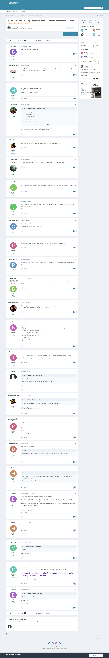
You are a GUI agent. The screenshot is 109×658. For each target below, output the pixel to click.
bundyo (13, 46)
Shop (34, 7)
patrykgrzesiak (13, 419)
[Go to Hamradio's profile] (13, 90)
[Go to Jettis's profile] (13, 207)
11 (36, 40)
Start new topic (57, 34)
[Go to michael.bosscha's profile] (13, 145)
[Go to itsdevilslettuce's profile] (13, 308)
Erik (85, 34)
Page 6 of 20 (48, 40)
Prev (11, 40)
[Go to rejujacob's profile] (13, 569)
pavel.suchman (13, 240)
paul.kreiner (13, 259)
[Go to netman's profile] (82, 66)
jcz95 (13, 182)
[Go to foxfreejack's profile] (13, 168)
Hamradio (13, 85)
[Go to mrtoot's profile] (13, 548)
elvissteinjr (13, 104)
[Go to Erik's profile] (82, 34)
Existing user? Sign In (89, 3)
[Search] (101, 8)
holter (13, 468)
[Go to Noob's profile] (82, 57)
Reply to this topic (70, 34)
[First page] (8, 40)
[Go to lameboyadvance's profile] (13, 71)
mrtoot (38, 375)
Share (62, 28)
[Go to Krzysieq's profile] (9, 27)
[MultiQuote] (22, 54)
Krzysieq (15, 27)
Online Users (15, 11)
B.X (13, 322)
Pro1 (17, 7)
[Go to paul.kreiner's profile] (13, 265)
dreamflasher (13, 443)
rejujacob (13, 564)
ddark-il (86, 52)
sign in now (39, 621)
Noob (85, 56)
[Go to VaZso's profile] (82, 30)
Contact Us (54, 647)
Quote (25, 53)
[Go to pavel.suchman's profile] (13, 245)
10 (33, 40)
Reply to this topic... (20, 627)
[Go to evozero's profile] (13, 499)
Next (39, 40)
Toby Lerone (13, 352)
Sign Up (100, 3)
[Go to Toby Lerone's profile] (13, 357)
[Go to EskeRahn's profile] (94, 30)
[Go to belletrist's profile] (13, 289)
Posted (26, 46)
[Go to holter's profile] (13, 473)
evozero (13, 493)
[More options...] (75, 46)
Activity (28, 7)
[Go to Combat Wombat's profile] (13, 226)
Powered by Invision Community (54, 650)
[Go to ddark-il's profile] (82, 53)
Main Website (10, 7)
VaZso (86, 29)
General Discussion (27, 28)
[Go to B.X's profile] (13, 327)
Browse (23, 7)
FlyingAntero (39, 108)
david (97, 34)
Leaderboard (24, 11)
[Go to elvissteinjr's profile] (13, 110)
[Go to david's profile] (94, 34)
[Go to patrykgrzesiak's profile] (13, 426)
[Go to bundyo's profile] (13, 52)
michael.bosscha (13, 140)
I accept (96, 655)
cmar (37, 399)
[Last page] (43, 40)
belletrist (13, 279)
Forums (8, 11)
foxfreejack (13, 159)
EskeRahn (98, 29)
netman (86, 66)
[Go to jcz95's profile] (13, 187)
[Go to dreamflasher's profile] (13, 449)
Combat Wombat (13, 220)
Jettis (13, 201)
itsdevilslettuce (13, 302)
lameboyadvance (13, 65)
